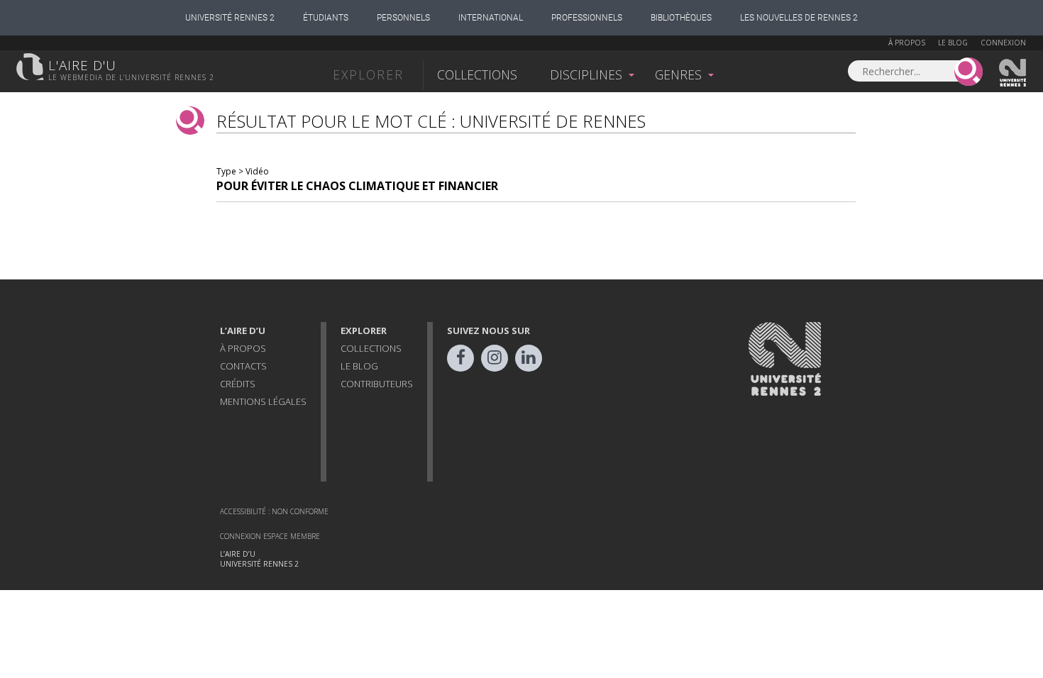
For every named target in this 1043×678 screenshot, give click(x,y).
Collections (477, 74)
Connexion (1003, 43)
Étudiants (325, 18)
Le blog (953, 43)
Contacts (243, 366)
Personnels (403, 18)
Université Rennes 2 (230, 18)
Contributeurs (377, 383)
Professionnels (586, 18)
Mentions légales (263, 401)
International (490, 18)
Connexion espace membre (270, 536)
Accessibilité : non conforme (274, 511)
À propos (906, 43)
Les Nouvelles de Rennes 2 (799, 18)
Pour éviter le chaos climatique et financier (357, 186)
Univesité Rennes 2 (1013, 73)
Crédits (237, 383)
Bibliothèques (681, 18)
